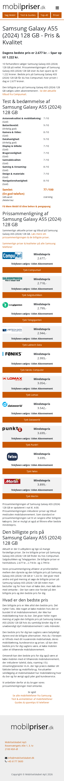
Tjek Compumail (32, 270)
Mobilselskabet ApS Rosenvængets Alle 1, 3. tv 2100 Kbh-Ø (19, 746)
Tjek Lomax (32, 394)
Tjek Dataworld (32, 419)
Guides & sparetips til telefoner (32, 702)
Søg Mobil (10, 15)
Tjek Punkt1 (32, 444)
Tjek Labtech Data (32, 344)
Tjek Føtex (32, 471)
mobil (23, 6)
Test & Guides (28, 15)
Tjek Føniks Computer (32, 369)
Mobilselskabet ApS (36, 774)
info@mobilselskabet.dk (21, 757)
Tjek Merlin (32, 496)
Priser (56, 15)
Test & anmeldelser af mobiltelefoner (32, 699)
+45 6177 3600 (15, 761)
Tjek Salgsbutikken (32, 295)
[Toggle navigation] (57, 8)
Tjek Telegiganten (32, 320)
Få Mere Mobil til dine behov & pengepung (26, 206)
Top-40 (44, 15)
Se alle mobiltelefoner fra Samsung (32, 695)
